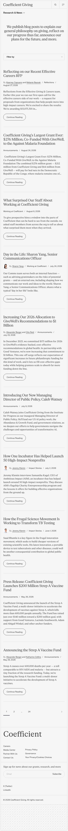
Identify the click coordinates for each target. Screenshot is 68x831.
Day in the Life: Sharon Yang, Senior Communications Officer (30, 256)
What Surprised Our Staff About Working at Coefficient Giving (27, 202)
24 (29, 711)
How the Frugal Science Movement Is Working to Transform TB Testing (31, 521)
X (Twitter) (7, 786)
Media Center (9, 750)
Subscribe (57, 774)
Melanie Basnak (34, 82)
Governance (30, 753)
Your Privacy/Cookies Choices (38, 757)
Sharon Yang (18, 266)
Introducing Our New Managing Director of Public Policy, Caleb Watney (32, 397)
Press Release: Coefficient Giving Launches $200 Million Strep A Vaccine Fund (33, 585)
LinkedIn (7, 790)
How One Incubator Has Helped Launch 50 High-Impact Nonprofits (33, 458)
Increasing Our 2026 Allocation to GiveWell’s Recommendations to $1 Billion (29, 321)
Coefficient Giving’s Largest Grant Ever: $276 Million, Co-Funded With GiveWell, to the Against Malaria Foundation (33, 139)
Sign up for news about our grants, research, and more (32, 766)
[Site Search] (55, 4)
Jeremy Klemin (18, 468)
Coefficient (22, 734)
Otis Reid (30, 332)
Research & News (12, 12)
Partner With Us (10, 754)
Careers (6, 746)
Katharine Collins (33, 657)
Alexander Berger (14, 332)
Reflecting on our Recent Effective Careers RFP (29, 73)
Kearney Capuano (14, 82)
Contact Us (8, 757)
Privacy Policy (31, 749)
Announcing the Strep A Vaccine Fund (32, 650)
